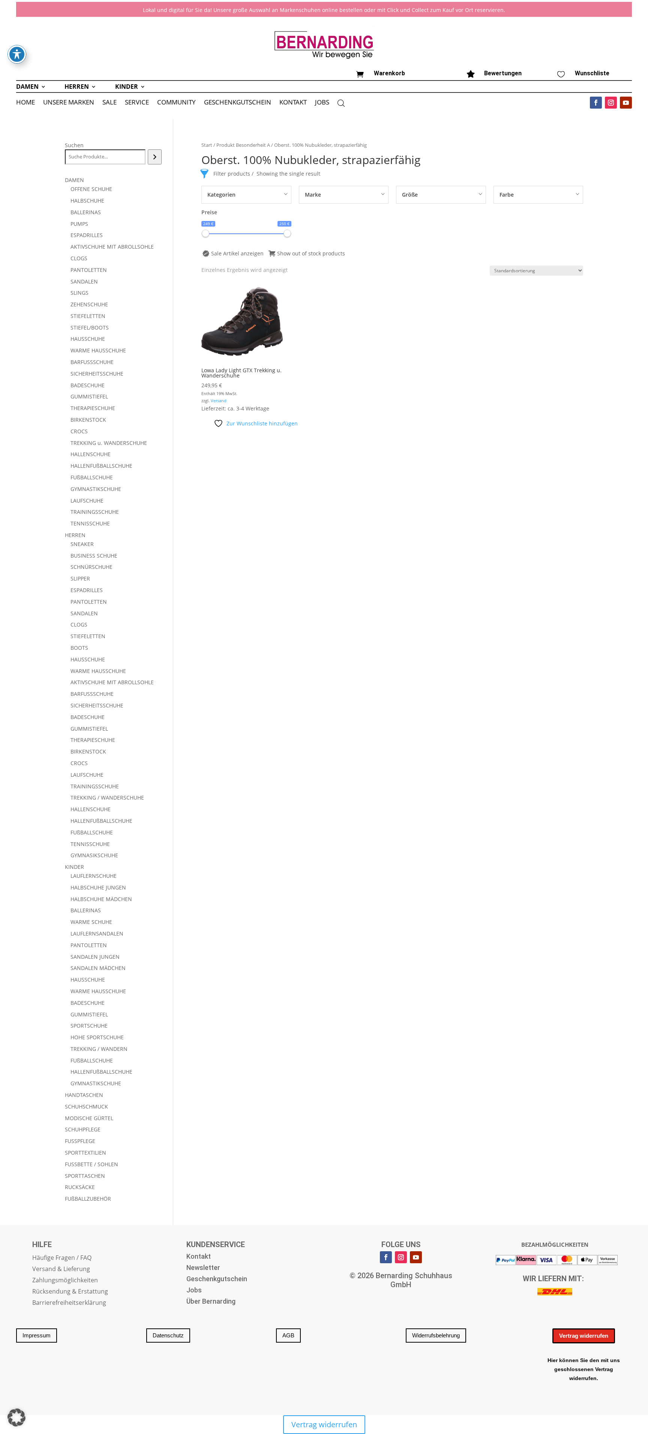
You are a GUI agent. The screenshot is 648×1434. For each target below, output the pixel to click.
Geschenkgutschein (216, 1279)
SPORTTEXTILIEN (85, 1152)
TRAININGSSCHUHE (94, 511)
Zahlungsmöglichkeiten (65, 1280)
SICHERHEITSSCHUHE (96, 373)
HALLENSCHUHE (90, 454)
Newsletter (203, 1268)
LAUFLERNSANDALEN (96, 933)
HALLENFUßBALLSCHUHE (101, 465)
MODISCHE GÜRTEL (89, 1118)
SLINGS (79, 292)
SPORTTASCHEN (85, 1175)
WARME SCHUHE (91, 921)
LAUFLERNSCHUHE (93, 875)
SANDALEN (84, 281)
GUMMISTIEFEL (89, 396)
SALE (109, 103)
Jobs (194, 1291)
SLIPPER (80, 578)
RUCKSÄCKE (80, 1187)
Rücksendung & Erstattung (70, 1292)
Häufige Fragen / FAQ (62, 1258)
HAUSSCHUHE (87, 338)
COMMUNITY (176, 103)
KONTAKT (293, 103)
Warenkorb (389, 73)
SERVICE (137, 103)
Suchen (74, 145)
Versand (218, 400)
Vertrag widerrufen (583, 1336)
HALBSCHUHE (87, 200)
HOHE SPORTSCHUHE (97, 1037)
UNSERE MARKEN (68, 103)
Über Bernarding (211, 1302)
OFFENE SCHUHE (91, 188)
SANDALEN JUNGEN (95, 956)
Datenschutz (168, 1335)
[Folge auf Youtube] (626, 103)
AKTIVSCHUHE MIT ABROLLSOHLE (112, 246)
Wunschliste (592, 73)
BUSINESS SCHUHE (93, 555)
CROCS (79, 431)
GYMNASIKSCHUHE (94, 855)
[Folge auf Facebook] (596, 103)
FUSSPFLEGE (80, 1141)
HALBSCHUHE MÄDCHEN (101, 899)
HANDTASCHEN (84, 1094)
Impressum (36, 1335)
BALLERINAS (85, 212)
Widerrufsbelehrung (436, 1335)
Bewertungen (503, 73)
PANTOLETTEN (88, 269)
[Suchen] (155, 156)
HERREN (76, 87)
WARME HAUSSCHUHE (98, 350)
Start (206, 145)
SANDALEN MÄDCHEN (98, 967)
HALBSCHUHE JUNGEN (98, 887)
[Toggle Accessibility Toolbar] (17, 54)
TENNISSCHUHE (90, 523)
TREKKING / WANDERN (99, 1048)
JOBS (322, 103)
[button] (16, 1417)
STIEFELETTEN (87, 315)
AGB (288, 1335)
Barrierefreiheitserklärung (69, 1303)
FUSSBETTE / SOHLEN (91, 1164)
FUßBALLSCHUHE (91, 477)
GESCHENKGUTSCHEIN (237, 103)
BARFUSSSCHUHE (92, 362)
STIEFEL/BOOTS (89, 327)
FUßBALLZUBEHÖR (88, 1198)
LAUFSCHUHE (87, 500)
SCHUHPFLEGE (82, 1129)
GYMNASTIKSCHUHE (95, 488)
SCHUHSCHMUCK (86, 1106)
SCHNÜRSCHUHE (91, 566)
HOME (25, 103)
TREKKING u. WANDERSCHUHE (108, 442)
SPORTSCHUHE (89, 1025)
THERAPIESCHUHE (92, 408)
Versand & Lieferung (61, 1269)
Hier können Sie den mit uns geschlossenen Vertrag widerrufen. (584, 1369)
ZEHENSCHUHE (89, 304)
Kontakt (198, 1257)
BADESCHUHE (87, 385)
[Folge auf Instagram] (611, 103)
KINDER (126, 87)
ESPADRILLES (86, 235)
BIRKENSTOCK (88, 419)
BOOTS (79, 647)
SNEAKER (82, 544)
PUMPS (79, 223)
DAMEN (27, 87)
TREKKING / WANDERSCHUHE (107, 797)
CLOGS (78, 258)
